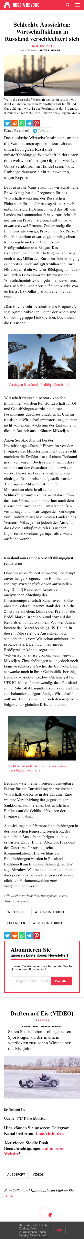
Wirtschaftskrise (48, 923)
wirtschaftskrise (50, 912)
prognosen (16, 923)
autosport (16, 1174)
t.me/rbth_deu (50, 1133)
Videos (38, 1174)
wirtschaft (17, 912)
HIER (9, 1196)
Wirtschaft (42, 46)
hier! (26, 1235)
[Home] (7, 5)
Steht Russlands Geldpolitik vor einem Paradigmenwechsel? (37, 768)
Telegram (44, 130)
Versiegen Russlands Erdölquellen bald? (38, 385)
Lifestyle (41, 1020)
